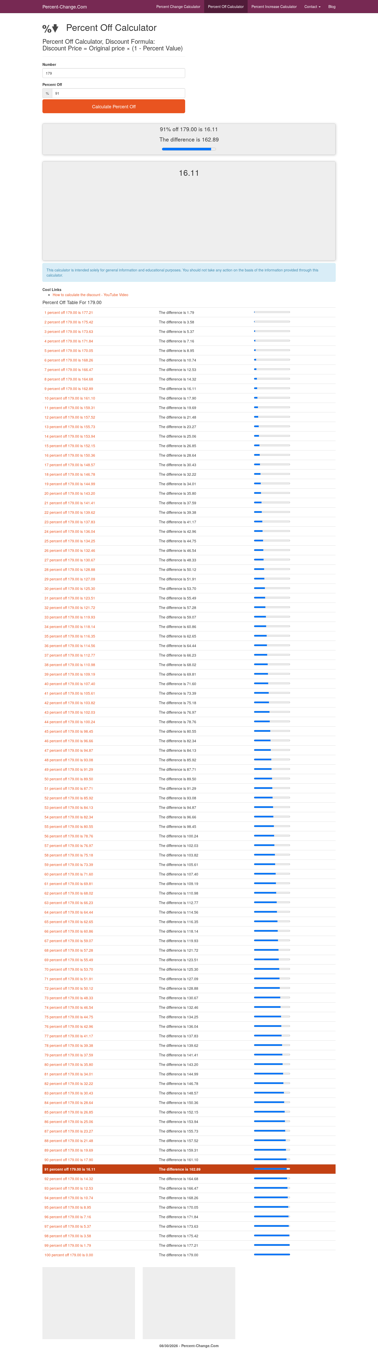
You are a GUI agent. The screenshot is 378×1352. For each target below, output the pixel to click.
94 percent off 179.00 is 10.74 (68, 1197)
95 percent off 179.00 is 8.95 (67, 1207)
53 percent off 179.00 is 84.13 (68, 807)
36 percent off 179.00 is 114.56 (69, 645)
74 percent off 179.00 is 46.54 (68, 1007)
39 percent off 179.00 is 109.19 (69, 674)
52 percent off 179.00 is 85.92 (68, 797)
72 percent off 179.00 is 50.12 (68, 988)
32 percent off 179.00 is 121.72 (69, 607)
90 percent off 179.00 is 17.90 (68, 1159)
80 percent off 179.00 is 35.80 (68, 1064)
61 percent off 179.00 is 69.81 (68, 883)
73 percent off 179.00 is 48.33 (68, 997)
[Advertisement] (189, 223)
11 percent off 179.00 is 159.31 (69, 407)
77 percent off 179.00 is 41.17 (68, 1035)
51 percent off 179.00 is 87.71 (68, 788)
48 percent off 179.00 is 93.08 (68, 759)
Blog (332, 6)
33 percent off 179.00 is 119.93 (69, 617)
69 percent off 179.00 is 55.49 (68, 959)
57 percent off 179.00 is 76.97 (68, 845)
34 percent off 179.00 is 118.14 (69, 626)
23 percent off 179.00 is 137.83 (69, 521)
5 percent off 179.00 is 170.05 (68, 350)
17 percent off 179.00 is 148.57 (69, 464)
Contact (311, 6)
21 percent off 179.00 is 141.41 (69, 502)
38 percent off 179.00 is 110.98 (69, 664)
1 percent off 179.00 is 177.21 (68, 312)
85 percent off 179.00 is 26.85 (68, 1112)
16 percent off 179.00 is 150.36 (69, 455)
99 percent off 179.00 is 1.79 (67, 1245)
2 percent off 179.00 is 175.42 (68, 321)
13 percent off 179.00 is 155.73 (69, 426)
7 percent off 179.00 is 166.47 (68, 369)
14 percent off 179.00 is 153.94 (69, 436)
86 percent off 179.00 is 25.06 (68, 1121)
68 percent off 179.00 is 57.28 (68, 950)
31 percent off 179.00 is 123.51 (69, 597)
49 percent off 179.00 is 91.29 (68, 769)
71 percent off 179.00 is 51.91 (68, 978)
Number (49, 64)
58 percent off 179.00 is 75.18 (68, 855)
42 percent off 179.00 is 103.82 (69, 702)
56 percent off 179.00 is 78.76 (68, 835)
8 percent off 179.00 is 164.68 (68, 379)
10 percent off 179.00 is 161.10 (69, 398)
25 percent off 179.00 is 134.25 (69, 540)
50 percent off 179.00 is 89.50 (68, 778)
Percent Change (178, 6)
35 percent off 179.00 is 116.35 (69, 636)
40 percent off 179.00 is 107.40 (69, 683)
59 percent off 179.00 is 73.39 (68, 864)
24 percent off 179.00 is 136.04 (69, 531)
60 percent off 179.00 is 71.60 (68, 874)
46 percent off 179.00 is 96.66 (68, 740)
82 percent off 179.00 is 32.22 (68, 1083)
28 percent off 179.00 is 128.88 (69, 569)
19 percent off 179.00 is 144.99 (69, 483)
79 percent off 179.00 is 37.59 (68, 1054)
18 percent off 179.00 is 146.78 (69, 474)
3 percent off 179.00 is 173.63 (68, 331)
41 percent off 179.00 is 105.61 (69, 693)
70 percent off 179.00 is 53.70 (68, 969)
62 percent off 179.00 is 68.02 (68, 893)
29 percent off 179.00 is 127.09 (69, 578)
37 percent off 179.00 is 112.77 (69, 655)
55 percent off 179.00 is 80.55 (68, 826)
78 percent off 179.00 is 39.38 (68, 1045)
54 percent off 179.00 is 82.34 (68, 816)
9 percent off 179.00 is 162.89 (68, 388)
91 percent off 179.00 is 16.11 (69, 1169)
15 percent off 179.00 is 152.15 (69, 445)
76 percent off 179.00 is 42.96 (68, 1026)
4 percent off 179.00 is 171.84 (68, 340)
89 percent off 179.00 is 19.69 (68, 1150)
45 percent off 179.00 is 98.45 (68, 731)
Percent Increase (274, 6)
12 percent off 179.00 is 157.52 (69, 417)
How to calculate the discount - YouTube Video (90, 294)
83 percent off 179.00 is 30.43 (68, 1092)
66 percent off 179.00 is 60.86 (68, 931)
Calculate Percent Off (114, 106)
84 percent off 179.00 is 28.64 (68, 1102)
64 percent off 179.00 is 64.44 (68, 912)
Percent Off (226, 6)
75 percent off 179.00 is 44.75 (68, 1016)
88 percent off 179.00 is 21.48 (68, 1140)
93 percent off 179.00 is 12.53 (68, 1188)
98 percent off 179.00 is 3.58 (67, 1235)
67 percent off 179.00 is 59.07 (68, 940)
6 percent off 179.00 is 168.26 (68, 360)
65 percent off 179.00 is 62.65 (68, 921)
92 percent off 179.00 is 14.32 (68, 1178)
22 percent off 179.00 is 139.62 (69, 512)
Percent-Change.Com (64, 6)
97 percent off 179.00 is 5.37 (67, 1226)
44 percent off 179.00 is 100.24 (69, 721)
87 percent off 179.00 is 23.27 (68, 1131)
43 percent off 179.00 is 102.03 (69, 712)
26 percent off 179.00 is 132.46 (69, 550)
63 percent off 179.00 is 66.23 (68, 902)
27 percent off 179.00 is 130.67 (69, 559)
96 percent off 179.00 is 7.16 (67, 1216)
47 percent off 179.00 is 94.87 (68, 750)
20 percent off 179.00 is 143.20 (69, 493)
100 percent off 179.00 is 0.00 (68, 1254)
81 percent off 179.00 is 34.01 (68, 1073)
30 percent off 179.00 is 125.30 (69, 588)
